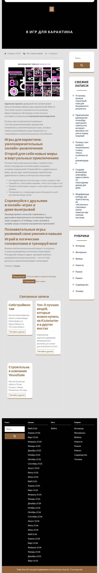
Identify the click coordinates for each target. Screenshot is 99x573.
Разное (17, 266)
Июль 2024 (33, 525)
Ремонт (79, 278)
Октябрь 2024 (34, 512)
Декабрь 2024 (34, 503)
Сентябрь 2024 (35, 516)
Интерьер (80, 245)
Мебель (79, 258)
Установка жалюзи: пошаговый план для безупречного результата (82, 102)
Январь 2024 (34, 552)
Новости (80, 265)
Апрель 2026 (34, 433)
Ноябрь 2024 (34, 507)
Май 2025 (32, 481)
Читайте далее (17, 332)
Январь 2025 (34, 499)
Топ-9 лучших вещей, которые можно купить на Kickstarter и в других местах (48, 316)
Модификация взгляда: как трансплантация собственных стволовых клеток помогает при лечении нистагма (82, 206)
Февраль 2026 (35, 441)
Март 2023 (33, 560)
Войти (54, 428)
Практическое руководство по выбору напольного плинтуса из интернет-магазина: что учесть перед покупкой (82, 125)
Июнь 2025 (33, 477)
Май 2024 (32, 534)
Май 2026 (32, 428)
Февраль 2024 (34, 547)
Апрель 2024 (34, 538)
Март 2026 (33, 437)
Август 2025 (33, 468)
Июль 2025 (33, 472)
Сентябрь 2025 (35, 463)
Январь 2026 (34, 446)
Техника (79, 291)
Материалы (81, 252)
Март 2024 (33, 543)
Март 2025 (33, 490)
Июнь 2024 (33, 530)
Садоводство (82, 284)
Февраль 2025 (35, 494)
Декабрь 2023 (34, 556)
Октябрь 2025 (34, 459)
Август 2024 (33, 521)
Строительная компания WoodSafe (19, 371)
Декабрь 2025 (34, 450)
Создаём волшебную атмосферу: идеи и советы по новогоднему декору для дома (82, 178)
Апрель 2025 (34, 485)
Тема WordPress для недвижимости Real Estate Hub (41, 569)
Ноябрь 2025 (34, 455)
